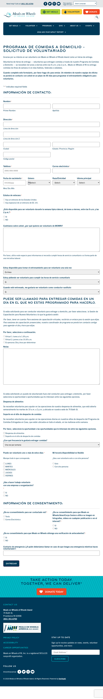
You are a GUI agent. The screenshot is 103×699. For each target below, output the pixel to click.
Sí (6, 492)
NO (6, 220)
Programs (47, 26)
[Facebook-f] (45, 4)
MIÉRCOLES (10, 469)
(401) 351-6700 (27, 4)
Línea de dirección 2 (11, 138)
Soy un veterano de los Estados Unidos (21, 200)
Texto (7, 516)
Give (61, 26)
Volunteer (30, 26)
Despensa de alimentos (14, 433)
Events (89, 26)
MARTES (9, 466)
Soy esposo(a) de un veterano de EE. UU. (21, 203)
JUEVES (8, 472)
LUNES (8, 463)
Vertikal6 (62, 678)
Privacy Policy (11, 638)
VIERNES (9, 475)
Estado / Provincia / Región (63, 148)
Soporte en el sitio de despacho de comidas (22, 436)
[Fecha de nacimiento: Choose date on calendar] (29, 183)
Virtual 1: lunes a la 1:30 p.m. (17, 336)
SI (6, 217)
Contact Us (10, 605)
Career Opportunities (15, 648)
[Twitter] (50, 4)
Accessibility (10, 643)
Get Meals (13, 26)
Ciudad (6, 148)
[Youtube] (59, 4)
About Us (74, 26)
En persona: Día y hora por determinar (20, 342)
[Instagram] (54, 4)
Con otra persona (61, 466)
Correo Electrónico (13, 519)
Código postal (8, 159)
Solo (56, 463)
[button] (97, 17)
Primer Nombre (9, 110)
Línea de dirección (10, 128)
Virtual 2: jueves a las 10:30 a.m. (18, 339)
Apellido (56, 110)
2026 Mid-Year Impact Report (50, 32)
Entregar (11, 564)
